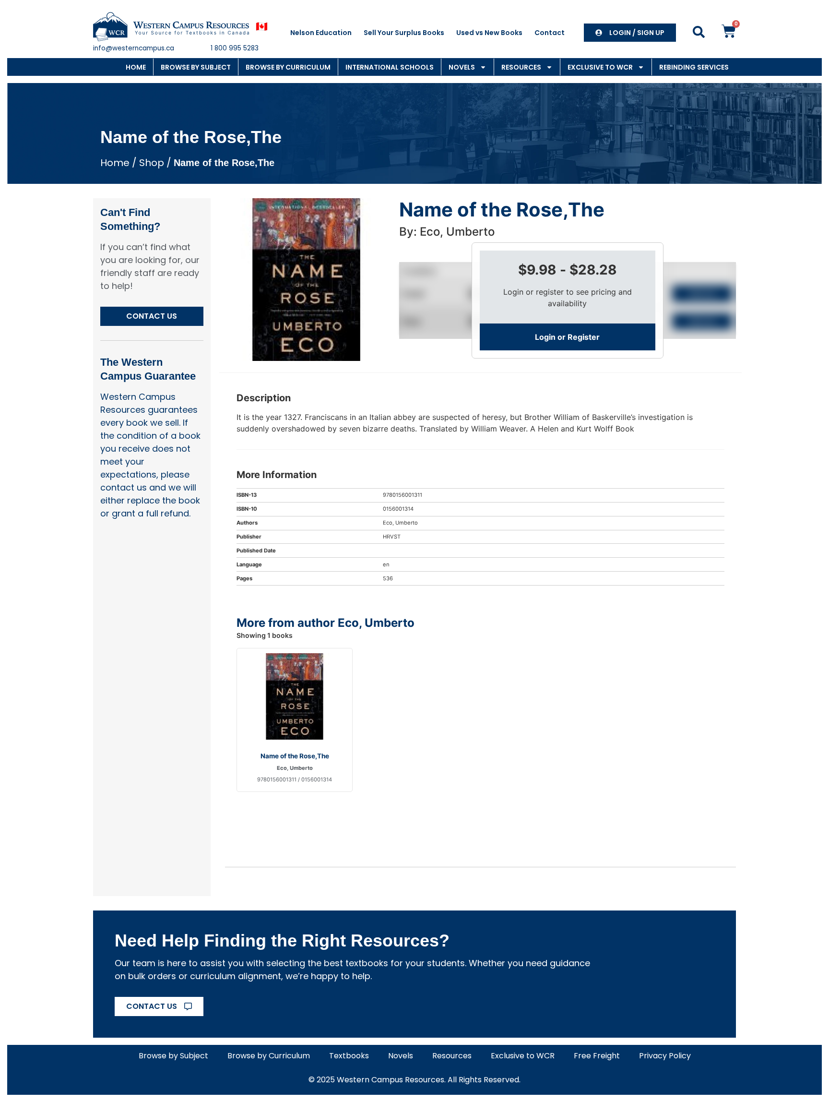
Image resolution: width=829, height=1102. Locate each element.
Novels (462, 67)
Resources (521, 67)
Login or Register (567, 337)
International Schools (389, 67)
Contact (549, 32)
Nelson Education (321, 32)
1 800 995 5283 (235, 48)
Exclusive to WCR (600, 67)
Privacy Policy (665, 1055)
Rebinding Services (694, 67)
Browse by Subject (196, 67)
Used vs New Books (489, 32)
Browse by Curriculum (288, 67)
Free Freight (597, 1055)
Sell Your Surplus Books (404, 32)
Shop (151, 162)
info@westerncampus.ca (133, 48)
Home (136, 67)
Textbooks (349, 1055)
